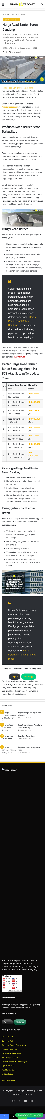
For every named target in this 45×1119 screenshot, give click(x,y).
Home (6, 14)
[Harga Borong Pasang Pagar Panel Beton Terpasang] (9, 728)
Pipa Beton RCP (8, 1066)
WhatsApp (20, 1022)
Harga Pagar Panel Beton (11, 1053)
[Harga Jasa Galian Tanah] (9, 739)
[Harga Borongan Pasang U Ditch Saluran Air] (9, 716)
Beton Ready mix (8, 1080)
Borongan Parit (7, 1041)
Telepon (7, 1022)
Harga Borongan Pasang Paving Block (22, 654)
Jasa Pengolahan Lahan (11, 1057)
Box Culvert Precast (9, 1049)
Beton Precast (7, 1037)
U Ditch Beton (7, 1074)
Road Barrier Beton (18, 14)
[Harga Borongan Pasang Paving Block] (9, 750)
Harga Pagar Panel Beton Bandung (22, 321)
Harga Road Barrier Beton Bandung (17, 88)
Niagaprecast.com (10, 107)
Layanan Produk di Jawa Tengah (14, 1062)
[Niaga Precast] (22, 4)
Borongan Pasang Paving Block (14, 1045)
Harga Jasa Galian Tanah (26, 736)
